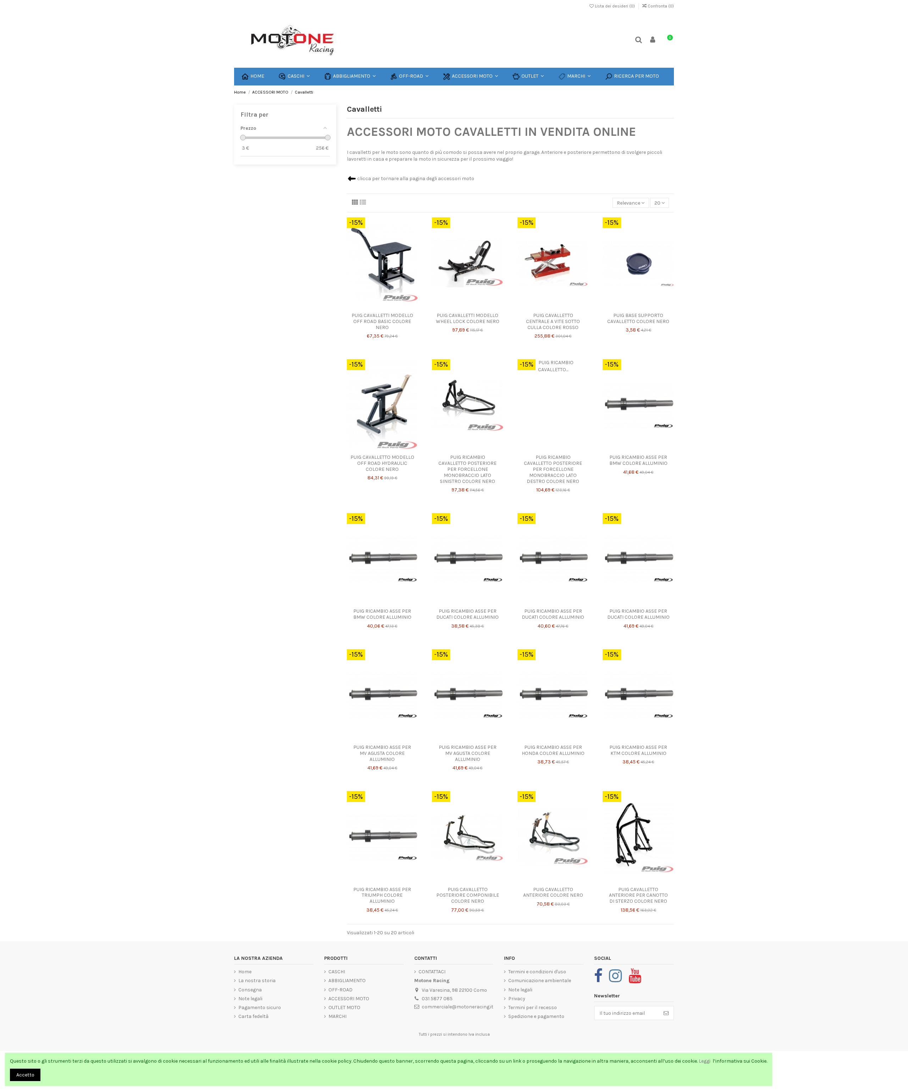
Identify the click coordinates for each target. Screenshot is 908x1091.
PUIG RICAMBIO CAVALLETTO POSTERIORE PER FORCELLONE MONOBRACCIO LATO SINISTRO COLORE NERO (467, 469)
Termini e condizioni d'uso (537, 972)
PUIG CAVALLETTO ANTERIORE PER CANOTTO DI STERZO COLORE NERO (638, 895)
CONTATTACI (432, 972)
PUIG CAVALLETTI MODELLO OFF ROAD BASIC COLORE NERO (382, 321)
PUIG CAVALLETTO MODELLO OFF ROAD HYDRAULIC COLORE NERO (382, 463)
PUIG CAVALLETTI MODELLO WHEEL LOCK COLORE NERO (467, 318)
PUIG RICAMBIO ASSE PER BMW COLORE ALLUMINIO (638, 460)
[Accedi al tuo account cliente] (653, 40)
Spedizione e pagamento (536, 1016)
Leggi (705, 1061)
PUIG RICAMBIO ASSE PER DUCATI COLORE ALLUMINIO (467, 614)
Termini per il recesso (532, 1007)
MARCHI (337, 1016)
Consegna (250, 990)
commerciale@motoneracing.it (457, 1007)
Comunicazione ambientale (539, 981)
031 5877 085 (437, 999)
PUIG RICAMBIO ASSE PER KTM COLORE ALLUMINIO (638, 750)
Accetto (25, 1075)
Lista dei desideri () (615, 6)
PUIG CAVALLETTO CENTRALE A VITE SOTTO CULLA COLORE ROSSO (553, 321)
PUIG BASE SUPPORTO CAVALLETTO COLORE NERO (638, 318)
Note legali (250, 999)
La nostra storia (257, 981)
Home (244, 972)
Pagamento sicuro (259, 1007)
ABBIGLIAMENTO (347, 981)
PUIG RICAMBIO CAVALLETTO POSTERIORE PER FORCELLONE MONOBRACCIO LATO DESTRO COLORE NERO (553, 469)
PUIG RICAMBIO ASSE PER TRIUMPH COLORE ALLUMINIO (382, 895)
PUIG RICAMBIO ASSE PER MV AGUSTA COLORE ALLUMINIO (382, 753)
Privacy (516, 999)
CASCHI (336, 972)
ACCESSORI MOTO (348, 999)
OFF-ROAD (340, 990)
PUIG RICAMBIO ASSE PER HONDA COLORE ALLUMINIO (553, 750)
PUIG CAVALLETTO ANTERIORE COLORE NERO (553, 892)
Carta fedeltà (253, 1016)
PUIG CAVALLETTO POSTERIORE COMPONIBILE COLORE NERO (467, 895)
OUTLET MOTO (344, 1007)
